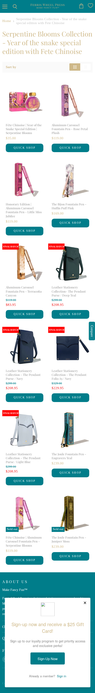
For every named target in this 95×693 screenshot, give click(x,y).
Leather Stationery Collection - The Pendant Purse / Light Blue (23, 458)
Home (6, 21)
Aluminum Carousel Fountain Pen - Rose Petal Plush (70, 129)
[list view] (85, 67)
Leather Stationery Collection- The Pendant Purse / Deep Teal (69, 291)
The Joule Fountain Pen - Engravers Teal (69, 456)
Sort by (11, 67)
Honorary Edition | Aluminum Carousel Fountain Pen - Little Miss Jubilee (24, 210)
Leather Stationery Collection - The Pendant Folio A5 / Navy (69, 375)
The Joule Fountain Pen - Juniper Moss (69, 539)
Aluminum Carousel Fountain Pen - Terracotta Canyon (24, 291)
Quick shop (25, 147)
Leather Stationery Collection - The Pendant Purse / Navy (23, 375)
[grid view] (74, 67)
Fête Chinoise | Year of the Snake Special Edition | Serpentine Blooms (24, 129)
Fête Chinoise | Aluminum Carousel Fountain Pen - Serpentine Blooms (24, 541)
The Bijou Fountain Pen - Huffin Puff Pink (69, 206)
